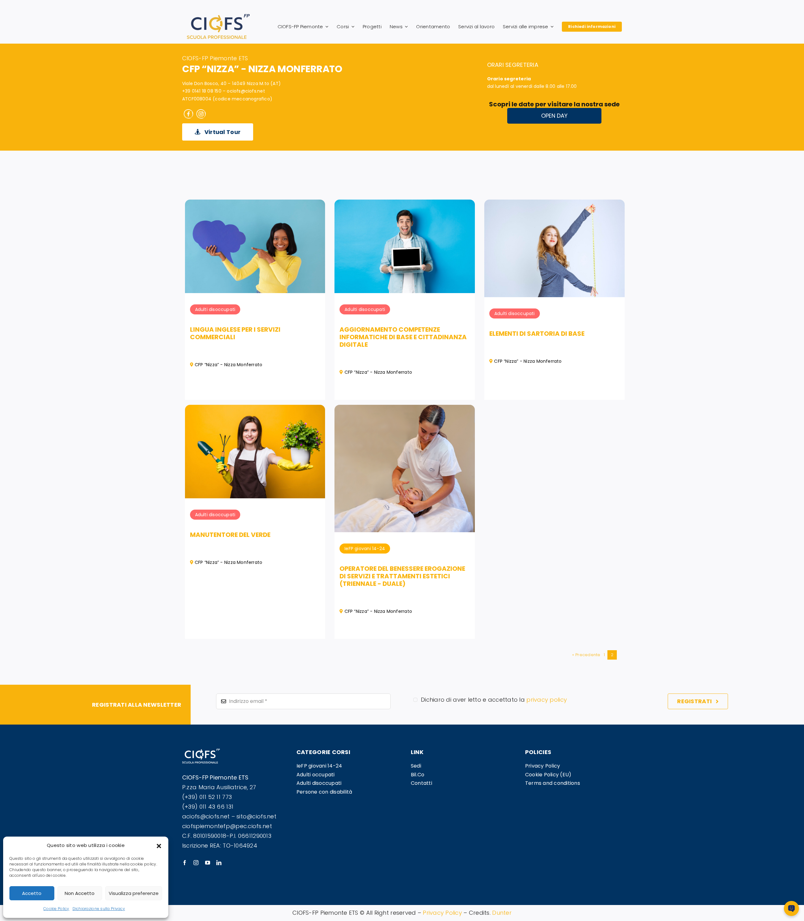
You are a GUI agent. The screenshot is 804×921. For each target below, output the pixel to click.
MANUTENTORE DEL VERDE (230, 534)
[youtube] (207, 862)
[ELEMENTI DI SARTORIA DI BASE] (554, 204)
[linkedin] (218, 862)
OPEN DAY (554, 116)
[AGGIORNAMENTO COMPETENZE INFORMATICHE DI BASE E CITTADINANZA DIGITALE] (404, 204)
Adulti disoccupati (215, 309)
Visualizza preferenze (134, 893)
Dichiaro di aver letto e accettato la (494, 700)
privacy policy (546, 700)
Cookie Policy (56, 908)
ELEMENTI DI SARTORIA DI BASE (536, 333)
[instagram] (195, 862)
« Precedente (586, 655)
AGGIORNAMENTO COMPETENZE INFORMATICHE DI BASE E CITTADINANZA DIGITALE (403, 337)
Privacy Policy (442, 913)
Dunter (502, 913)
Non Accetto (80, 893)
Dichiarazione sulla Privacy (99, 908)
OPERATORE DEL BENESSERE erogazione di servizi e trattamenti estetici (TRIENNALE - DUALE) (402, 576)
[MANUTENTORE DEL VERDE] (255, 409)
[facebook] (184, 862)
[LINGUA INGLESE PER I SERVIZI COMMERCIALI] (255, 204)
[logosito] (218, 17)
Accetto (31, 893)
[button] (159, 845)
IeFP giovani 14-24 (365, 548)
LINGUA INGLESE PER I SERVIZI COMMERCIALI (235, 333)
